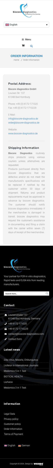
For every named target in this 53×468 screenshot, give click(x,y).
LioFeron (8, 382)
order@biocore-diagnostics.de (23, 122)
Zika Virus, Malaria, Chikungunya (21, 359)
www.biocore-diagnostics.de (23, 133)
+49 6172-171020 (17, 323)
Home (16, 60)
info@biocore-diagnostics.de (23, 118)
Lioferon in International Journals (21, 365)
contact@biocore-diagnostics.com (26, 334)
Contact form (15, 339)
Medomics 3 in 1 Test (15, 387)
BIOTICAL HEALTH (13, 376)
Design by (29, 464)
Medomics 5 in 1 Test (15, 371)
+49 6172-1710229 (18, 328)
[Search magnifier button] (47, 293)
